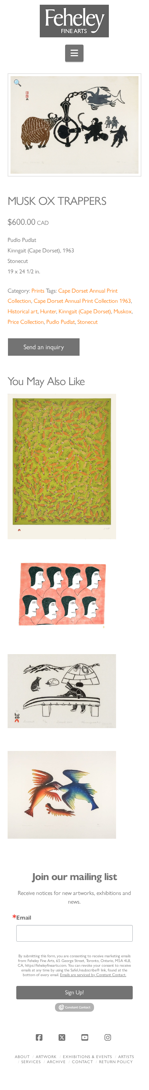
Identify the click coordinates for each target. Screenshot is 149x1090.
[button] (74, 53)
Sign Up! (74, 992)
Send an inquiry (44, 347)
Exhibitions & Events (87, 1056)
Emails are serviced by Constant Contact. (93, 975)
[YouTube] (86, 1037)
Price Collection (26, 321)
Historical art (23, 311)
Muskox (123, 311)
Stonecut (87, 321)
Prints (37, 290)
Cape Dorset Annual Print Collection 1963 (82, 300)
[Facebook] (40, 1037)
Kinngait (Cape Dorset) (85, 311)
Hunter (48, 311)
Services (31, 1062)
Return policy (116, 1062)
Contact (82, 1062)
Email (23, 918)
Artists (126, 1056)
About (22, 1056)
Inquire (74, 466)
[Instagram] (109, 1037)
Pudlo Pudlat (60, 321)
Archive (56, 1062)
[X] (63, 1037)
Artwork (46, 1056)
